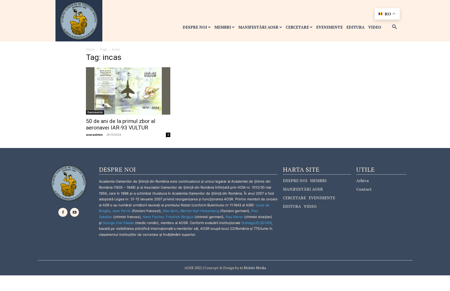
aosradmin (94, 135)
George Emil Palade (118, 223)
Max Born (170, 211)
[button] (394, 27)
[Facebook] (62, 212)
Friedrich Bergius (179, 217)
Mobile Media (254, 267)
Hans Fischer (153, 217)
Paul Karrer (234, 217)
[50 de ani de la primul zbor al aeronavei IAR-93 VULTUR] (128, 91)
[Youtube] (74, 212)
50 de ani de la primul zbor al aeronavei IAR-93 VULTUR (120, 124)
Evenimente (95, 112)
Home (90, 49)
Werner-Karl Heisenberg (199, 211)
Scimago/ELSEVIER (256, 223)
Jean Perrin (122, 211)
